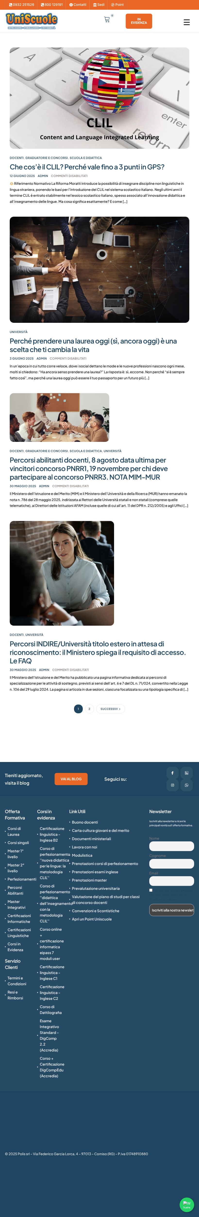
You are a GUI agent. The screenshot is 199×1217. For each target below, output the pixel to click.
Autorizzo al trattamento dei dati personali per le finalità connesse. (171, 894)
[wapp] (187, 785)
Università (19, 332)
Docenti (17, 158)
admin (43, 176)
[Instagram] (172, 785)
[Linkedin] (187, 773)
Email (153, 873)
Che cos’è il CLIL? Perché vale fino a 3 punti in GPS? (87, 167)
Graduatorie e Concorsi (46, 158)
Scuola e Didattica (86, 158)
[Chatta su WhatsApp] (187, 1205)
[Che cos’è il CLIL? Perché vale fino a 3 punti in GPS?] (99, 98)
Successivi (109, 709)
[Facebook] (172, 773)
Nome (154, 838)
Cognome (157, 856)
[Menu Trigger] (190, 22)
